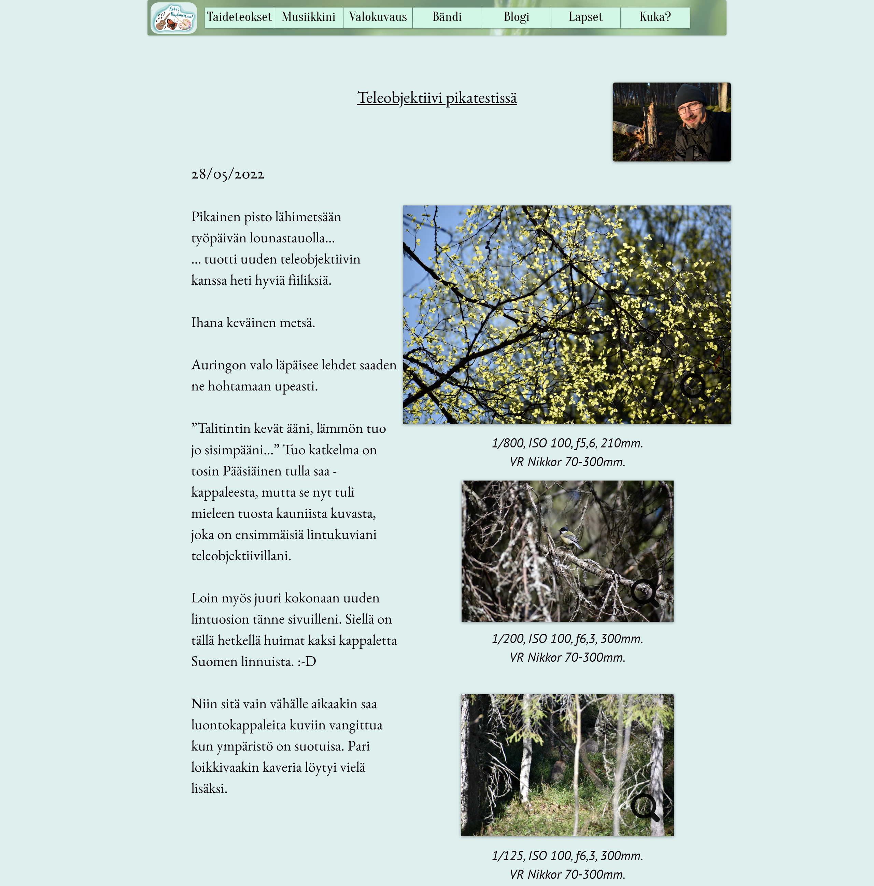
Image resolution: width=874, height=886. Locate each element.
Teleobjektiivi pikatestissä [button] (437, 97)
